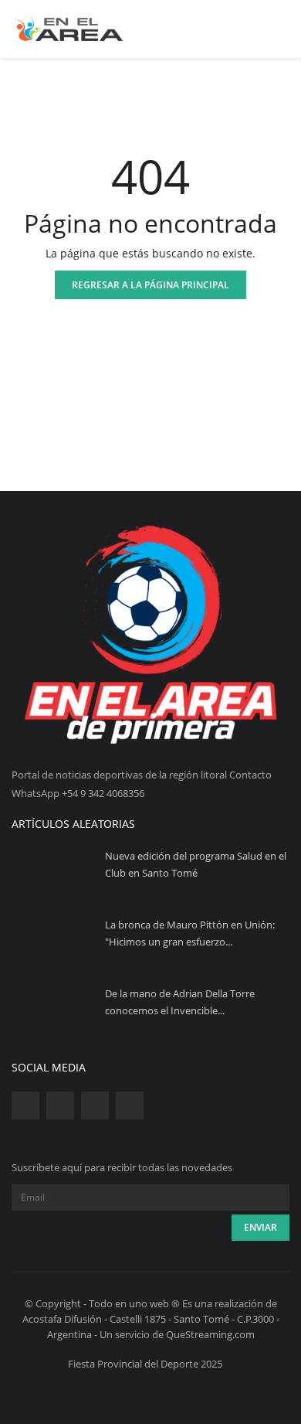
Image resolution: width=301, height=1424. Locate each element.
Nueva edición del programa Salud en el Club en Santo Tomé (195, 864)
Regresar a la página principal (150, 284)
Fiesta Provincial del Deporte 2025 (145, 1364)
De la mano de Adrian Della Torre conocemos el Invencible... (180, 1001)
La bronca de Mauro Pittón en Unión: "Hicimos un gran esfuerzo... (190, 933)
